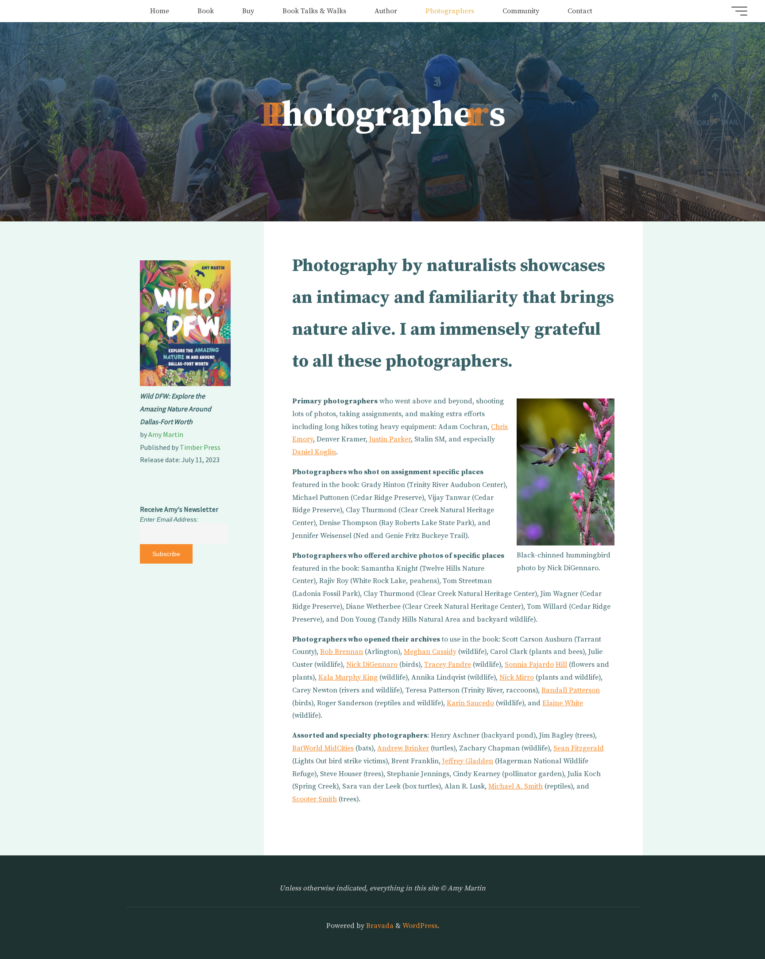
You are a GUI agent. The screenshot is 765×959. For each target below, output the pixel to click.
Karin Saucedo (470, 703)
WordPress (419, 925)
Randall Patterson (570, 690)
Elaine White (562, 703)
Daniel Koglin (314, 452)
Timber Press (200, 447)
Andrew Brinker (403, 748)
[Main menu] (739, 11)
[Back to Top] (730, 924)
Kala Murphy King (348, 677)
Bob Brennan (341, 651)
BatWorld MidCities (323, 748)
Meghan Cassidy (430, 651)
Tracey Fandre (447, 664)
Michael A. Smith (515, 786)
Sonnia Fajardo (529, 664)
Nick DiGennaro (372, 664)
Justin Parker (390, 439)
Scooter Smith (314, 799)
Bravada (379, 925)
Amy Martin (165, 434)
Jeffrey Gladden (467, 761)
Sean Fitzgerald (578, 748)
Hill (561, 664)
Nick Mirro (516, 677)
